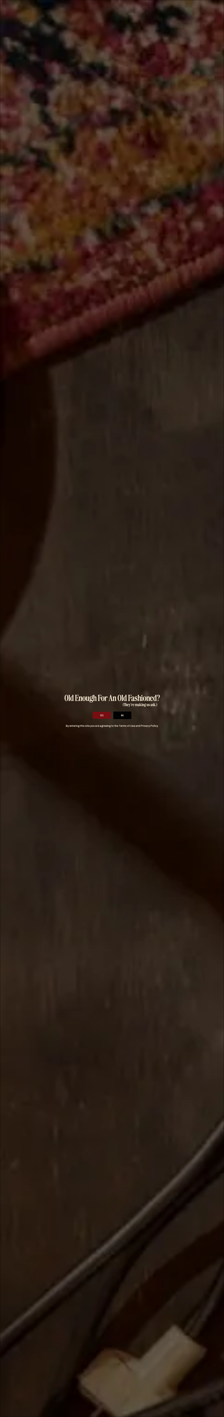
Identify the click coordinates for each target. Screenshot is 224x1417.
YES (101, 715)
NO (122, 715)
